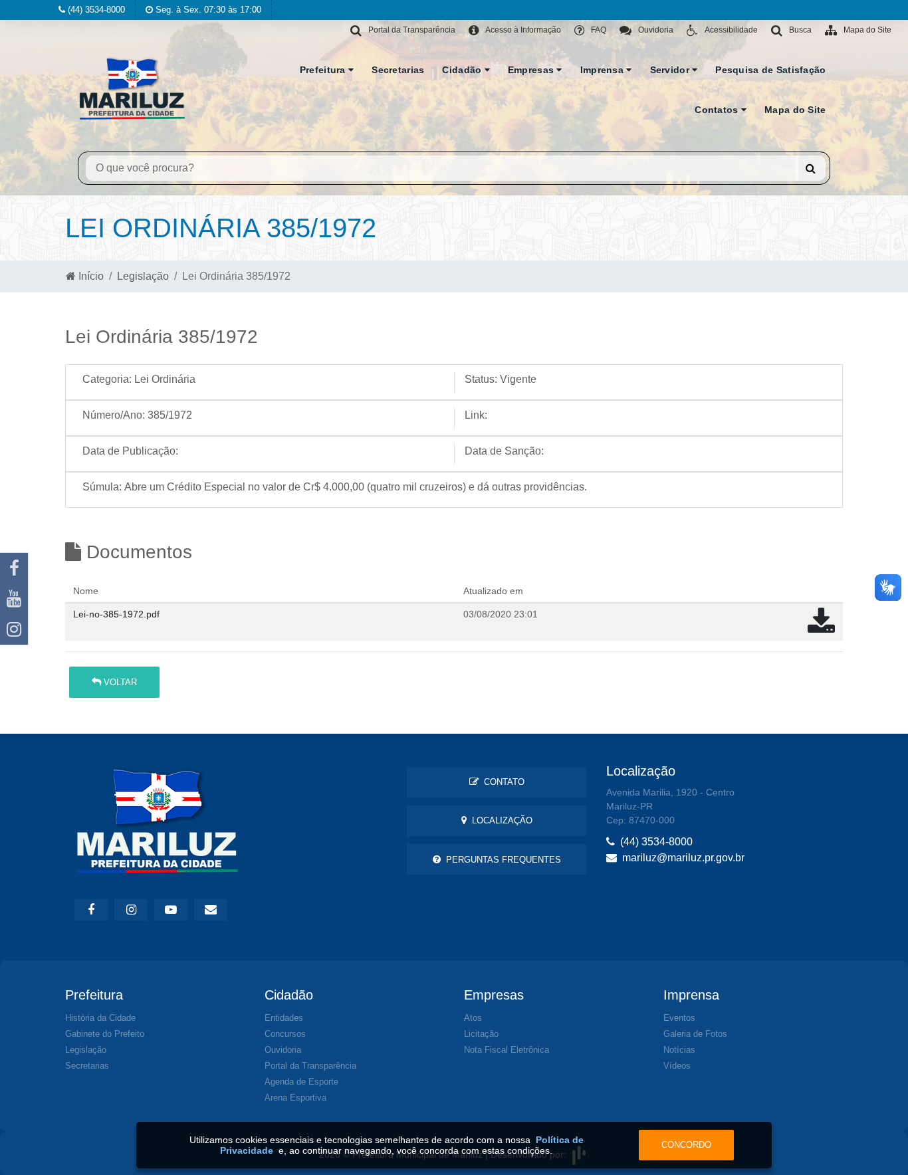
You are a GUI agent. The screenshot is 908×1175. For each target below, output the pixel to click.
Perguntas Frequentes (501, 860)
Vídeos (677, 1066)
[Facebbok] (91, 909)
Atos (473, 1018)
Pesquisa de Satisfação (770, 69)
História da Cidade (100, 1018)
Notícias (679, 1050)
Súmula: (102, 486)
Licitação (481, 1034)
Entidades (284, 1018)
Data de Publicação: (130, 451)
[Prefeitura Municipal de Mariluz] (132, 87)
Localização (499, 820)
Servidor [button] (671, 69)
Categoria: (107, 379)
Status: (481, 379)
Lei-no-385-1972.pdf (116, 614)
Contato (501, 782)
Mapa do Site (795, 109)
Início (90, 276)
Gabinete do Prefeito (104, 1034)
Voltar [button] (119, 682)
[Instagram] (14, 629)
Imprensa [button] (603, 69)
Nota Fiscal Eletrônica (506, 1050)
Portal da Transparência (310, 1066)
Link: (476, 415)
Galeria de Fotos (695, 1034)
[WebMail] (210, 909)
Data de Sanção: (504, 451)
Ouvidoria (283, 1050)
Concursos (285, 1034)
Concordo (686, 1145)
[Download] (821, 627)
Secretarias (398, 69)
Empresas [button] (532, 69)
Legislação (143, 276)
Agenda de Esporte (301, 1082)
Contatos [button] (718, 109)
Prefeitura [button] (324, 69)
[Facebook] (14, 568)
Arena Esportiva (295, 1098)
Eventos (679, 1018)
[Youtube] (14, 599)
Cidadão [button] (463, 69)
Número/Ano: (113, 415)
